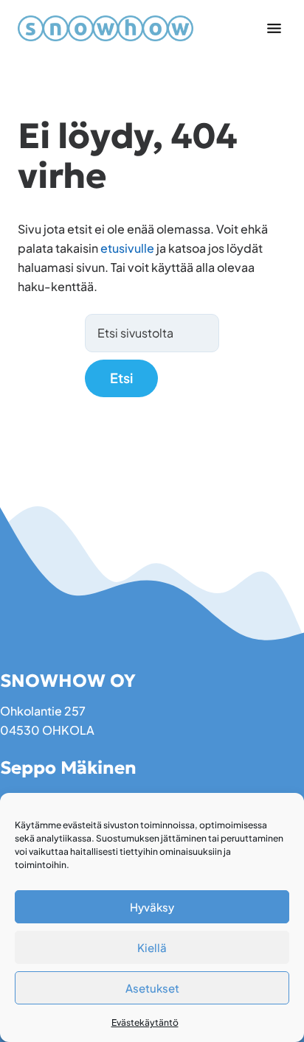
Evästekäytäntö (145, 1022)
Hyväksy (152, 907)
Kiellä (152, 947)
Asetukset (152, 988)
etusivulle (127, 248)
